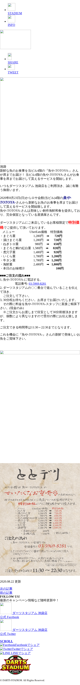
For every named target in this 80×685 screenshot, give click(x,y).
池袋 (3, 166)
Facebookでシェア (27, 645)
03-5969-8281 (37, 283)
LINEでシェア (20, 653)
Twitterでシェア (22, 649)
